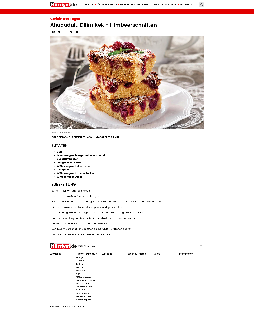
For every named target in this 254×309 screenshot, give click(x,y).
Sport (174, 4)
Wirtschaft (143, 4)
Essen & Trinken (159, 4)
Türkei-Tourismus (106, 4)
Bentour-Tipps (127, 4)
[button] (201, 4)
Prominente (186, 4)
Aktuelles (89, 4)
